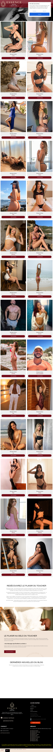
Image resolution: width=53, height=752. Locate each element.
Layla (39, 413)
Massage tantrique (13, 54)
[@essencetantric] (1, 721)
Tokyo (39, 95)
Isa (40, 214)
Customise (34, 11)
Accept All (39, 14)
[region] (39, 9)
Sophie (13, 95)
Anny (40, 254)
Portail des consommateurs (27, 745)
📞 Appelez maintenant (35, 722)
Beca (40, 135)
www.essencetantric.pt (36, 720)
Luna (13, 55)
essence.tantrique (8, 718)
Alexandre (13, 333)
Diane (13, 174)
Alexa (39, 294)
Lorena (40, 453)
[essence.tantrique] (1, 718)
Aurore (39, 333)
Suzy (13, 572)
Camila (13, 373)
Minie (39, 492)
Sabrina (40, 532)
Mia (13, 214)
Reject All (44, 11)
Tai (39, 572)
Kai (13, 413)
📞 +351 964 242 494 (34, 717)
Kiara (39, 174)
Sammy (13, 254)
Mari (13, 492)
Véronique (13, 135)
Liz (13, 453)
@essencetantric (8, 720)
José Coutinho (39, 373)
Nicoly (13, 532)
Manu (39, 55)
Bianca (13, 294)
